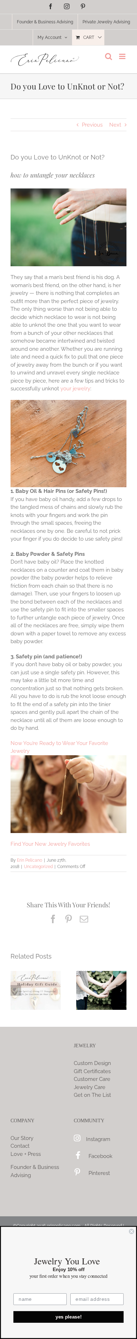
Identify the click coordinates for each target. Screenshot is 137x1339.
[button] (16, 990)
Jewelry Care (89, 1087)
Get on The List (92, 1095)
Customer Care (92, 1079)
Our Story (22, 1138)
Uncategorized (38, 866)
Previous (92, 125)
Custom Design (92, 1063)
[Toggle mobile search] (108, 56)
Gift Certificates (92, 1071)
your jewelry (75, 388)
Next (115, 125)
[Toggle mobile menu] (122, 56)
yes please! (69, 1317)
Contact (20, 1146)
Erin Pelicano (29, 860)
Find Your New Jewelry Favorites (50, 844)
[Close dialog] (132, 1231)
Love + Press (26, 1154)
